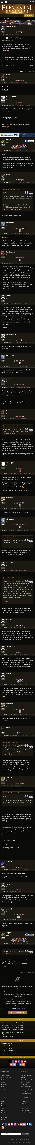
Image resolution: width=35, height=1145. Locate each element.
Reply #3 (5, 150)
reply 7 (16, 578)
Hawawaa (9, 497)
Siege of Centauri (25, 1091)
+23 (3, 783)
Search (9, 18)
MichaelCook (10, 778)
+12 (3, 80)
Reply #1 (5, 83)
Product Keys (25, 1108)
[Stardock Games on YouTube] (16, 1061)
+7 (3, 384)
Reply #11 (5, 419)
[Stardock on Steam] (25, 1061)
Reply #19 (5, 715)
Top (33, 83)
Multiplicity (3, 1086)
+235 (3, 228)
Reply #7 (5, 304)
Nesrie (8, 727)
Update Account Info (26, 1112)
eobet (8, 379)
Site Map (28, 1142)
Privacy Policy (8, 1142)
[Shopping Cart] (30, 2)
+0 (3, 301)
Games (23, 1072)
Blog (2, 1103)
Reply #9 (5, 366)
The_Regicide (10, 252)
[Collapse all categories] (34, 1043)
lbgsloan (9, 619)
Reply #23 (5, 892)
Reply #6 (5, 263)
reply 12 (13, 537)
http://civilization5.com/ (7, 40)
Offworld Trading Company (27, 1089)
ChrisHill (8, 296)
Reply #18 (5, 685)
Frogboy (8, 139)
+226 (3, 678)
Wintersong (10, 223)
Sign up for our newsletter (10, 1131)
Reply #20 (5, 735)
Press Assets (4, 1112)
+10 (3, 624)
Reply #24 (5, 920)
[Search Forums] (33, 2)
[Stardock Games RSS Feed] (23, 1064)
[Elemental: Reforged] (17, 9)
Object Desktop (5, 1075)
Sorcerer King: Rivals (26, 1093)
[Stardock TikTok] (17, 1064)
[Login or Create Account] (27, 2)
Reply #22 (5, 870)
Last (33, 71)
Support (25, 1098)
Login (14, 18)
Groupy (3, 1089)
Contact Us (4, 1117)
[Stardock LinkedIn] (20, 1064)
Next (29, 71)
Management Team (5, 1106)
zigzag (8, 884)
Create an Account (26, 1106)
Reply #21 (5, 786)
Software (5, 1072)
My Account (24, 1103)
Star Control (24, 1084)
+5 (3, 102)
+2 (3, 568)
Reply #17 (5, 655)
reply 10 (15, 426)
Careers (3, 1108)
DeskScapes (4, 1084)
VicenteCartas (11, 26)
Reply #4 (5, 182)
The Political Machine (26, 1086)
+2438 (3, 144)
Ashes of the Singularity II (27, 1075)
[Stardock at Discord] (14, 1064)
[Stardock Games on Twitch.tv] (19, 1061)
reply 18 (17, 742)
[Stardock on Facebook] (12, 1061)
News (2, 1110)
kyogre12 (9, 909)
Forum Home (4, 18)
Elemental (23, 1077)
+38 (3, 867)
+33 (3, 502)
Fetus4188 (9, 563)
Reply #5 (5, 234)
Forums (3, 1119)
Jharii (8, 75)
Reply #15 (5, 571)
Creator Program (5, 1115)
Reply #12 (5, 474)
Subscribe (25, 1134)
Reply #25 (5, 944)
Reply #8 (5, 343)
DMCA (23, 1142)
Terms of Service (16, 1142)
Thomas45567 (11, 97)
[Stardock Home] (6, 2)
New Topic (29, 15)
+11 (3, 31)
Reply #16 (5, 628)
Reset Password (25, 1110)
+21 (3, 468)
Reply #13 (5, 508)
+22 (3, 257)
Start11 (2, 1080)
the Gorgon (10, 463)
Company (4, 1098)
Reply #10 (5, 387)
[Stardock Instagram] (22, 1061)
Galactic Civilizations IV (26, 1080)
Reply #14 (5, 530)
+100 (3, 914)
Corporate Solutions (6, 1077)
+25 (3, 732)
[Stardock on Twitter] (9, 1061)
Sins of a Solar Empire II (26, 1082)
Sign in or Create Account (17, 1012)
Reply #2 (5, 105)
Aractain (9, 861)
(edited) (29, 105)
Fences (3, 1082)
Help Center (24, 1101)
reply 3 (16, 189)
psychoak (9, 673)
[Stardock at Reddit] (11, 1064)
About (2, 1101)
